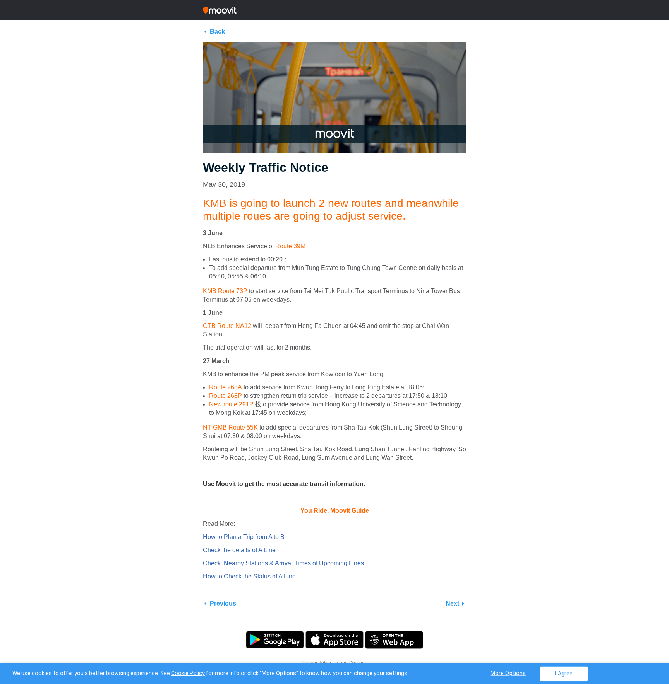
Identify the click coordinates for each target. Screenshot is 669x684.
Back (217, 31)
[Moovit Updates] (334, 10)
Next (452, 603)
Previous (223, 603)
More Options (508, 673)
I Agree (563, 673)
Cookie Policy (188, 673)
